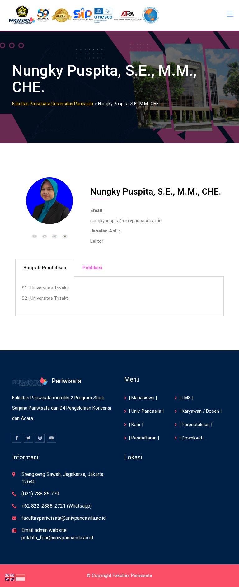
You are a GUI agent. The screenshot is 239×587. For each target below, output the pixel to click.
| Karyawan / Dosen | (200, 411)
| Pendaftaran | (144, 438)
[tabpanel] (119, 296)
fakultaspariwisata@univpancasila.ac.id (63, 518)
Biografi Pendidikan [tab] (44, 267)
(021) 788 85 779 (40, 494)
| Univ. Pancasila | (146, 411)
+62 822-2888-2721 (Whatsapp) (56, 506)
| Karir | (136, 424)
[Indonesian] (20, 577)
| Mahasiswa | (143, 398)
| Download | (191, 438)
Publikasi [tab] (92, 267)
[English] (10, 577)
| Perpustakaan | (195, 424)
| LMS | (186, 398)
